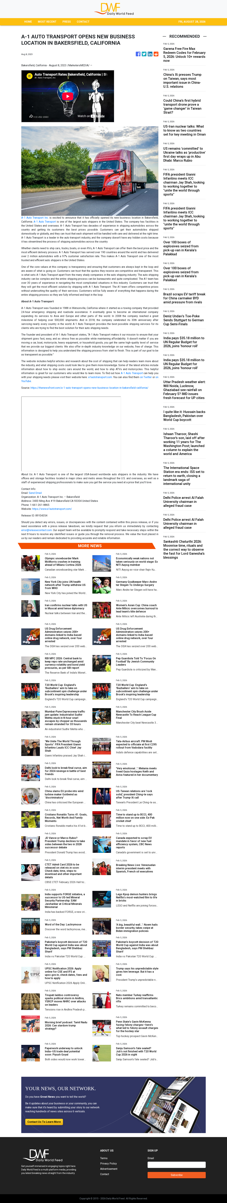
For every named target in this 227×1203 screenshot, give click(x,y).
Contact (104, 1174)
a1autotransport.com (100, 377)
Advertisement (108, 1168)
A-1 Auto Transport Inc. (35, 217)
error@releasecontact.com (36, 530)
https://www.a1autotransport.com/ (52, 508)
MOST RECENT (47, 21)
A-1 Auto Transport (45, 221)
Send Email (35, 493)
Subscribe (177, 1175)
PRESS (66, 21)
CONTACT (83, 21)
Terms (104, 1158)
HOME (28, 21)
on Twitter (146, 377)
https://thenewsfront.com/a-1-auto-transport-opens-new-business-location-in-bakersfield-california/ (89, 387)
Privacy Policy (108, 1163)
